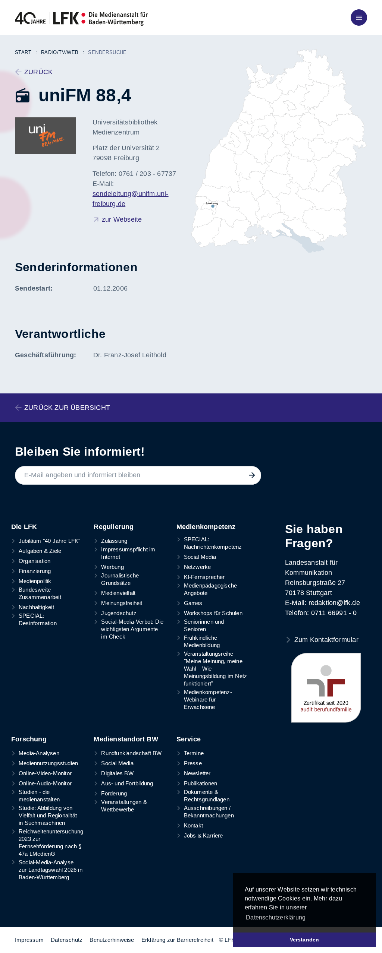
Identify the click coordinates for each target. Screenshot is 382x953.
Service (188, 739)
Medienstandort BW (126, 739)
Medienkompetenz (206, 527)
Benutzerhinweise (112, 940)
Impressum (29, 940)
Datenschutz (66, 940)
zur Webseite (122, 219)
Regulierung (114, 527)
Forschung (29, 739)
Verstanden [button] (304, 940)
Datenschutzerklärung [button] (276, 917)
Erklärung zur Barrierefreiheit (177, 940)
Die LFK (24, 527)
